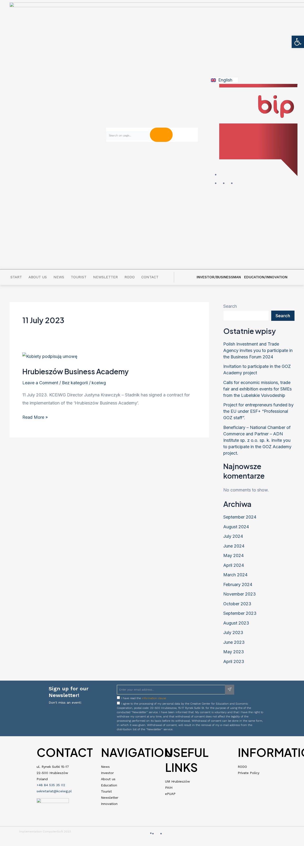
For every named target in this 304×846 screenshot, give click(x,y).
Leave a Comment (40, 382)
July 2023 (233, 632)
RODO (129, 277)
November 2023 (239, 593)
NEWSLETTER (105, 277)
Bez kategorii (75, 382)
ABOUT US (37, 277)
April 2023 (233, 661)
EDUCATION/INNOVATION (265, 277)
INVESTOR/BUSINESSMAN (219, 277)
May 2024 (233, 555)
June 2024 (233, 545)
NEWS (58, 277)
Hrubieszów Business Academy (75, 371)
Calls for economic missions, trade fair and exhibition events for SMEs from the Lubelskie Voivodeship (257, 389)
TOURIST (78, 277)
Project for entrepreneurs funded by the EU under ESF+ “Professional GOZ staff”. (258, 411)
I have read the (143, 698)
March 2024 (235, 574)
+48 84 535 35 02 (51, 785)
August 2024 (236, 526)
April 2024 (233, 565)
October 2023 (237, 603)
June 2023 (234, 642)
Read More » (35, 416)
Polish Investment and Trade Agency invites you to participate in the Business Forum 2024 (258, 350)
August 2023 (236, 622)
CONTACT (149, 277)
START (16, 277)
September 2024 (239, 516)
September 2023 (239, 613)
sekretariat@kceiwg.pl (54, 791)
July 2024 (233, 536)
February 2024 (237, 584)
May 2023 (233, 651)
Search (230, 306)
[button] (298, 42)
